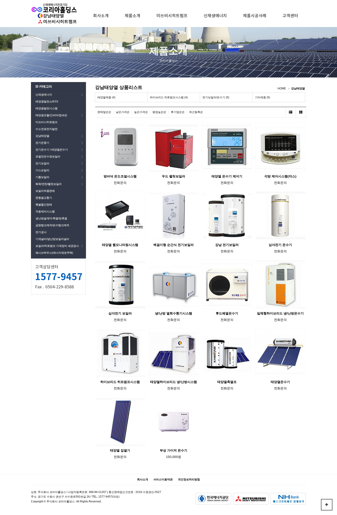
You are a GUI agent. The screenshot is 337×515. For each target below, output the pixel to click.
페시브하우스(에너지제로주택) (54, 252)
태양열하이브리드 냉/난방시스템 (173, 382)
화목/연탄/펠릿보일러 (49, 184)
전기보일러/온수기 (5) (215, 97)
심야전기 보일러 (120, 313)
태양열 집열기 (120, 450)
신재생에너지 (215, 16)
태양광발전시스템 (47, 108)
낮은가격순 (123, 112)
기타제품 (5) (262, 97)
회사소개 (101, 16)
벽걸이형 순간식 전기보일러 (173, 245)
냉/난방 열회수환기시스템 (173, 313)
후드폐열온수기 (227, 313)
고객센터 (290, 16)
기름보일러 (42, 177)
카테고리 (45, 86)
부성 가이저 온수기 (173, 450)
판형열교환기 (44, 197)
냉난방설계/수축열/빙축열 (51, 218)
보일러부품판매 (45, 191)
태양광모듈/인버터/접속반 (51, 115)
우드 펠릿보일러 (173, 176)
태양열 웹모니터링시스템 (120, 245)
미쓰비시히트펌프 (172, 16)
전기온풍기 (42, 142)
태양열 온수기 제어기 (227, 176)
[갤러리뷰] (301, 112)
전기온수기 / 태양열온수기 (52, 149)
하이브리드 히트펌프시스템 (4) (169, 97)
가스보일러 (42, 170)
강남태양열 (42, 136)
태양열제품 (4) (106, 97)
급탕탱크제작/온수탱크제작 (52, 225)
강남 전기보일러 (227, 245)
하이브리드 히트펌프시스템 (120, 382)
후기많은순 (178, 112)
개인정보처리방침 (189, 479)
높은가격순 (141, 112)
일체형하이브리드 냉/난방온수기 (280, 313)
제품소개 (132, 16)
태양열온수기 (280, 382)
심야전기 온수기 (280, 245)
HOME (282, 88)
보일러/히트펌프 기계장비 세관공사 (57, 246)
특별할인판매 (44, 204)
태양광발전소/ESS (47, 101)
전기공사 (41, 232)
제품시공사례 (254, 16)
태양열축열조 (227, 382)
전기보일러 (42, 163)
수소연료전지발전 (47, 129)
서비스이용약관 (163, 479)
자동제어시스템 (45, 211)
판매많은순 (104, 112)
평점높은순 (159, 112)
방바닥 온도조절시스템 (120, 176)
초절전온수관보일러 (48, 156)
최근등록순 (196, 112)
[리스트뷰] (290, 112)
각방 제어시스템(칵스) (280, 176)
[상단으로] (326, 504)
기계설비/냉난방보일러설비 (52, 239)
